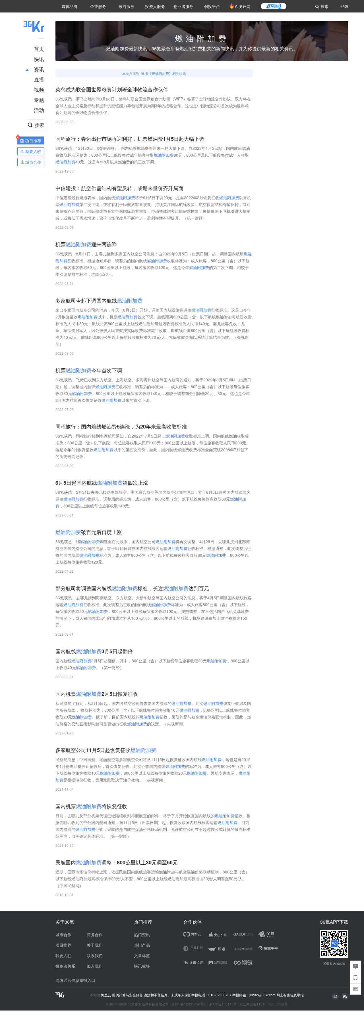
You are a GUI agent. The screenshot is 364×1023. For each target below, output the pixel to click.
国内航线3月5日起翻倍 (94, 651)
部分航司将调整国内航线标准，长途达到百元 (132, 588)
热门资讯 (142, 934)
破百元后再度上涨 (88, 532)
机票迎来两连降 (86, 244)
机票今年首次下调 (88, 370)
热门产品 (142, 945)
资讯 (39, 69)
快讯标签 (142, 966)
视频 (39, 89)
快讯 (39, 58)
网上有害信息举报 (290, 994)
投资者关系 (65, 966)
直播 (39, 79)
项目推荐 (63, 945)
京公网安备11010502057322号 (263, 1003)
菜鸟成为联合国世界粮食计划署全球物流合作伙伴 (111, 89)
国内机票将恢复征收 (91, 806)
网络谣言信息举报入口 (75, 980)
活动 (39, 110)
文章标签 (142, 955)
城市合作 (63, 934)
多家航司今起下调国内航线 (98, 300)
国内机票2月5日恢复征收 (96, 694)
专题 (39, 99)
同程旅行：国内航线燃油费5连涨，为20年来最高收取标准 (121, 426)
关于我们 (95, 945)
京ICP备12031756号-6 (188, 1003)
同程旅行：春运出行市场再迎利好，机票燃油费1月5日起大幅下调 (129, 138)
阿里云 (106, 994)
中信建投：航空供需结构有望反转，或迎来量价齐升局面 (119, 188)
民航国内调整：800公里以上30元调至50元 (116, 862)
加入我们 (95, 966)
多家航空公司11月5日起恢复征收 (105, 750)
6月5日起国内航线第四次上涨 (101, 482)
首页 (39, 48)
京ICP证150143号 (223, 1003)
